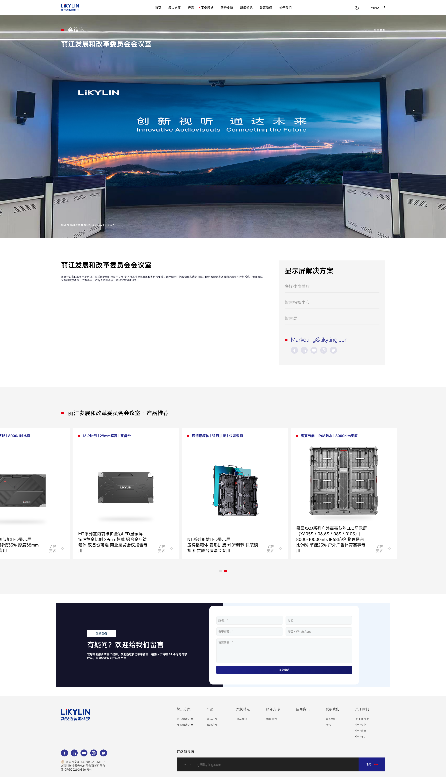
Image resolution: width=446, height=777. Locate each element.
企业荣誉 (360, 731)
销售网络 (271, 719)
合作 (328, 725)
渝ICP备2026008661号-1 (76, 769)
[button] (220, 571)
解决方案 (174, 8)
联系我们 (266, 8)
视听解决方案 (185, 725)
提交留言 (284, 670)
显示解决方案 (185, 719)
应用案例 (379, 30)
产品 (191, 8)
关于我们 (285, 8)
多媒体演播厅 (297, 286)
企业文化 (360, 725)
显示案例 (241, 719)
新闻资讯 (246, 8)
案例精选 (207, 8)
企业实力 (360, 737)
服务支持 (227, 8)
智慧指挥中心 (297, 302)
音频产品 (212, 725)
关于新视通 (362, 719)
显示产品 (212, 719)
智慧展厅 (293, 318)
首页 (158, 8)
